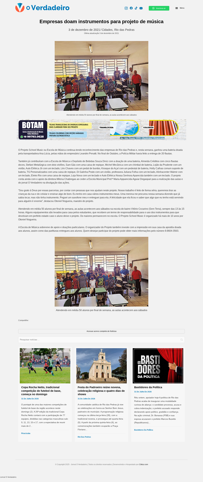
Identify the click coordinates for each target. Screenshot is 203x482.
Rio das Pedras (124, 29)
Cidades (107, 29)
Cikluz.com (143, 464)
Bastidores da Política (143, 430)
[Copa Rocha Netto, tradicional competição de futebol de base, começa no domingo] (45, 394)
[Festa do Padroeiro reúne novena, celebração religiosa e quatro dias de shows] (101, 394)
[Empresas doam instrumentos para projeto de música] (101, 76)
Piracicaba (25, 433)
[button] (180, 8)
